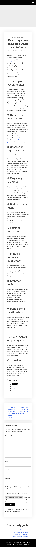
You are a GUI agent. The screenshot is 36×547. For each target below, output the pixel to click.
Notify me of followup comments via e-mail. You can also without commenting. (18, 500)
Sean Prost (24, 51)
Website (7, 478)
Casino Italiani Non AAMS (20, 536)
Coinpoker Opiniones (20, 534)
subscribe (10, 502)
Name (7, 461)
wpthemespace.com (23, 544)
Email (7, 470)
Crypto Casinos (20, 530)
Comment (8, 436)
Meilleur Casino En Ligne (20, 532)
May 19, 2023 (14, 51)
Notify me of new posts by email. (17, 493)
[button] (33, 2)
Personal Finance (19, 37)
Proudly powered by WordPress (15, 542)
